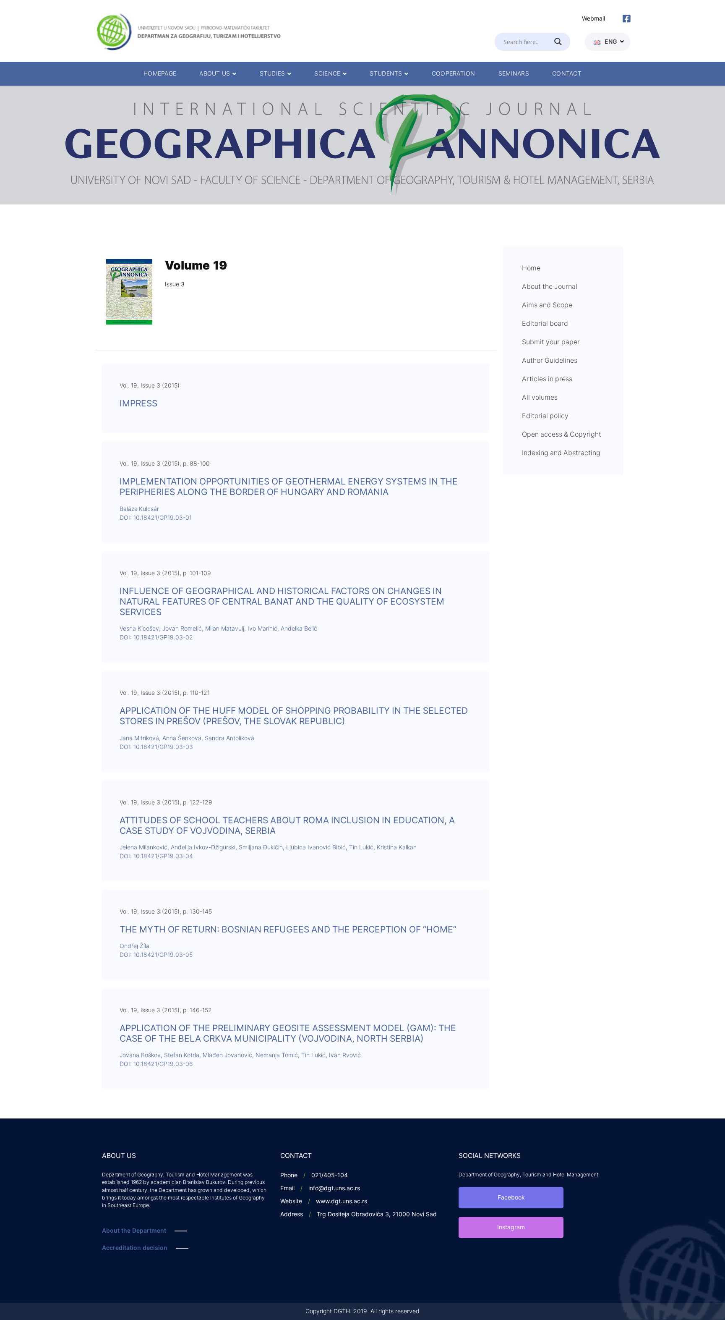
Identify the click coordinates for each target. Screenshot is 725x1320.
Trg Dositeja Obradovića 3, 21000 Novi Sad (377, 1214)
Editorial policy (545, 416)
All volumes (540, 397)
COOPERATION (453, 74)
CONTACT (567, 74)
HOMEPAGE (159, 74)
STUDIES (272, 74)
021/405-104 (329, 1175)
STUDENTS (386, 74)
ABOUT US (214, 74)
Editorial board (545, 323)
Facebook (511, 1198)
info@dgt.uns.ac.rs (334, 1188)
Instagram (511, 1227)
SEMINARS (513, 74)
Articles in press (547, 379)
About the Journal (549, 286)
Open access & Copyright (561, 434)
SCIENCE (327, 74)
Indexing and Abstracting (561, 453)
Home (531, 268)
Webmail (593, 19)
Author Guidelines (549, 360)
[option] (362, 145)
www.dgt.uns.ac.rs (341, 1201)
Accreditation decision (134, 1248)
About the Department (134, 1231)
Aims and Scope (547, 305)
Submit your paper (551, 342)
